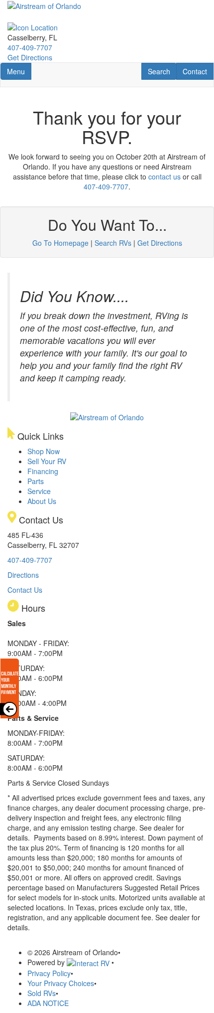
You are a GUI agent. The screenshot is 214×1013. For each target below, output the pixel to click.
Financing (42, 471)
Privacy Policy (49, 973)
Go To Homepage (60, 243)
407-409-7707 (29, 47)
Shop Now (43, 451)
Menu (18, 71)
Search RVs (113, 243)
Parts (35, 481)
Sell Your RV (46, 461)
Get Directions (29, 57)
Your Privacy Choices (60, 983)
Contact (198, 71)
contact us (164, 176)
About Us (41, 501)
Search (162, 71)
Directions (23, 575)
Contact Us (24, 590)
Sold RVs (41, 993)
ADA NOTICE (48, 1003)
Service (39, 491)
